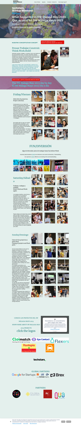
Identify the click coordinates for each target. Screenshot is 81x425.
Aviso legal (25, 423)
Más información (33, 423)
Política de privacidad (54, 329)
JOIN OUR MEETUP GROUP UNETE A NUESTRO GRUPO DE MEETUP (51, 42)
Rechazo (69, 421)
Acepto (54, 331)
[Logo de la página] (17, 2)
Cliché (33, 154)
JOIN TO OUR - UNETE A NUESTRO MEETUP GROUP (26, 79)
